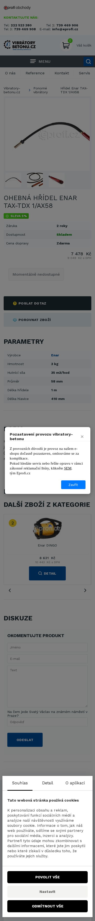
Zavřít (73, 485)
